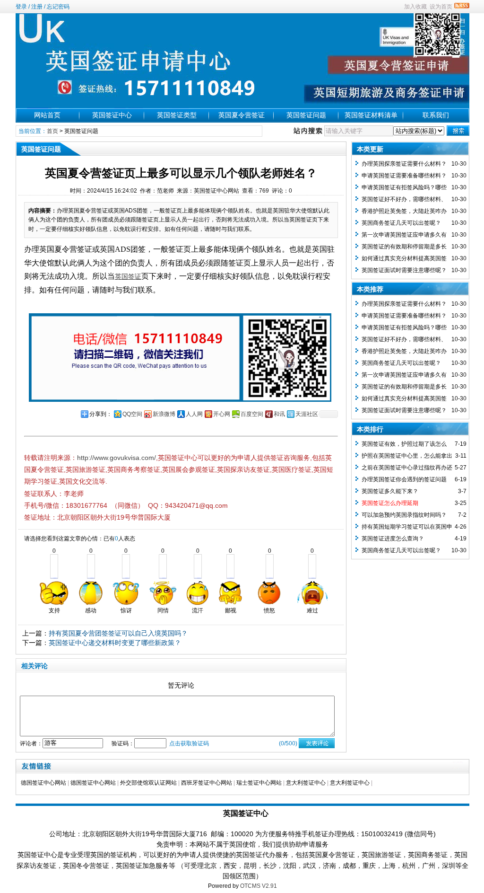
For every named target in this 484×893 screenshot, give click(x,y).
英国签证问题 (306, 115)
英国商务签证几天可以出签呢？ (401, 223)
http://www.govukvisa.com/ (116, 457)
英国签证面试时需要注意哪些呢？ (404, 270)
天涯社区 (306, 414)
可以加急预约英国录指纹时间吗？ (404, 515)
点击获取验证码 (189, 743)
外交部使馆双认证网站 (148, 782)
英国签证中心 (112, 115)
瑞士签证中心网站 (259, 782)
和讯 (279, 414)
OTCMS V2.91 (258, 886)
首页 (52, 131)
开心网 (221, 414)
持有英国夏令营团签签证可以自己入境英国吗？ (118, 633)
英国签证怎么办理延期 (390, 503)
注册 (37, 6)
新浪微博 (164, 414)
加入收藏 (415, 6)
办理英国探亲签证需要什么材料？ (404, 163)
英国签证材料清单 (371, 115)
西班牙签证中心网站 (206, 782)
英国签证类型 (177, 115)
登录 (21, 6)
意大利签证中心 (306, 782)
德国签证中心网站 (43, 782)
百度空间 (252, 414)
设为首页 (441, 6)
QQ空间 (132, 414)
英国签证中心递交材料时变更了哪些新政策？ (115, 642)
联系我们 (436, 115)
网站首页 (47, 115)
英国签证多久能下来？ (390, 491)
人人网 (194, 414)
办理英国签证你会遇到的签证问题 (404, 479)
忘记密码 (58, 6)
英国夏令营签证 (241, 115)
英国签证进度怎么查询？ (393, 538)
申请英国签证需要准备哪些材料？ (404, 175)
